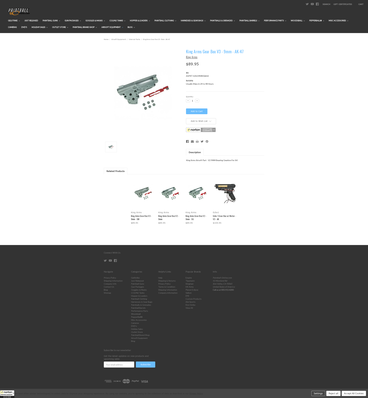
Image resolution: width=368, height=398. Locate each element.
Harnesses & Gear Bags (192, 20)
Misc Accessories (337, 20)
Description (195, 152)
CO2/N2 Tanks (116, 20)
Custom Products (194, 299)
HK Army (190, 287)
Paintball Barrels (248, 20)
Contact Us (109, 287)
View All (189, 308)
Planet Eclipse (192, 290)
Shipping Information (113, 281)
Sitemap (107, 293)
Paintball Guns (50, 20)
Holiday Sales (39, 27)
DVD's (24, 27)
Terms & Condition (166, 287)
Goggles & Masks (94, 20)
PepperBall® (315, 20)
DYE (187, 296)
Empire (189, 277)
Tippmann (190, 281)
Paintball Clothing (164, 20)
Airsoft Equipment (111, 27)
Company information (168, 293)
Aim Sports (190, 302)
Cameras (12, 27)
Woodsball (297, 20)
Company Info (110, 284)
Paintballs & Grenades (221, 20)
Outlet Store (59, 27)
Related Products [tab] (116, 171)
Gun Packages (72, 20)
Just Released (31, 20)
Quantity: (190, 97)
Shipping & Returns (167, 281)
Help (160, 277)
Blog (130, 27)
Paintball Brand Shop (84, 27)
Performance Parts (274, 20)
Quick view (143, 191)
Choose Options (143, 196)
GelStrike (13, 20)
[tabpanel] (143, 201)
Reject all (333, 393)
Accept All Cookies (354, 393)
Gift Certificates (343, 4)
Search (326, 4)
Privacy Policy (110, 277)
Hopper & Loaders (139, 20)
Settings (318, 393)
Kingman (189, 284)
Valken (189, 293)
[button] (7, 394)
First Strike (190, 305)
